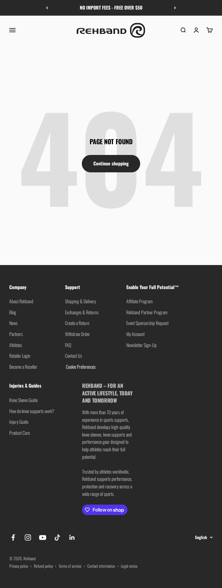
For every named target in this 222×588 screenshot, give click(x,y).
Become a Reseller (23, 366)
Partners (16, 333)
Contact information (101, 566)
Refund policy (43, 566)
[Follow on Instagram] (28, 537)
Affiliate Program (139, 301)
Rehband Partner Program (146, 312)
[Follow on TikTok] (57, 537)
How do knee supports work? (31, 411)
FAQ (68, 345)
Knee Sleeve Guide (23, 400)
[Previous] (47, 8)
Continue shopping (111, 163)
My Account (135, 333)
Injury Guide (18, 421)
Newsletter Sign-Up (141, 345)
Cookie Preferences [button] (80, 366)
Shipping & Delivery (80, 301)
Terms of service (70, 566)
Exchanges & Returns (82, 312)
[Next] (175, 8)
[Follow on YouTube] (43, 537)
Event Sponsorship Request (147, 322)
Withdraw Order (77, 333)
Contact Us (73, 355)
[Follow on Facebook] (13, 537)
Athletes (15, 345)
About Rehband (21, 301)
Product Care (19, 432)
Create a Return (77, 322)
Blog (12, 312)
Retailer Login (19, 355)
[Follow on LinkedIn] (72, 537)
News (13, 322)
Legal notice (129, 566)
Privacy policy (18, 566)
